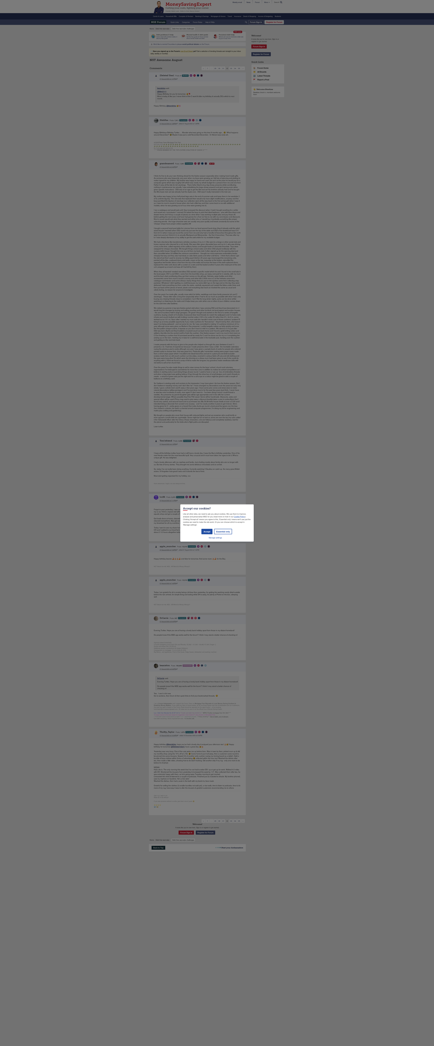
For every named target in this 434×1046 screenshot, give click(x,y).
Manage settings (215, 537)
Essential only (223, 531)
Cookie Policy (239, 516)
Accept (207, 531)
